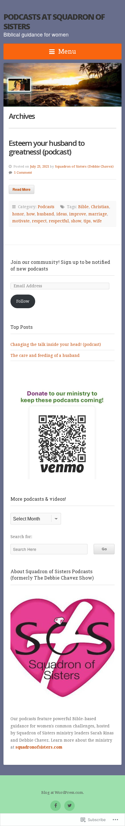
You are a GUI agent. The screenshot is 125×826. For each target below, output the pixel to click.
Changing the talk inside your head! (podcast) (55, 344)
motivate (21, 221)
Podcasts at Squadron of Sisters (54, 21)
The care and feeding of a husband (45, 355)
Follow (22, 301)
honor (18, 214)
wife (97, 221)
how (30, 214)
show (76, 221)
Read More (21, 189)
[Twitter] (69, 805)
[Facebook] (55, 805)
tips (87, 221)
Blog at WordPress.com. (62, 792)
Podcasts (46, 206)
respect (39, 221)
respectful (59, 221)
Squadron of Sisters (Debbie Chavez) (84, 166)
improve (77, 214)
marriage (97, 214)
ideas (61, 214)
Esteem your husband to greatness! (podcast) (46, 147)
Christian (100, 206)
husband (45, 214)
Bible (83, 206)
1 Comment (23, 172)
